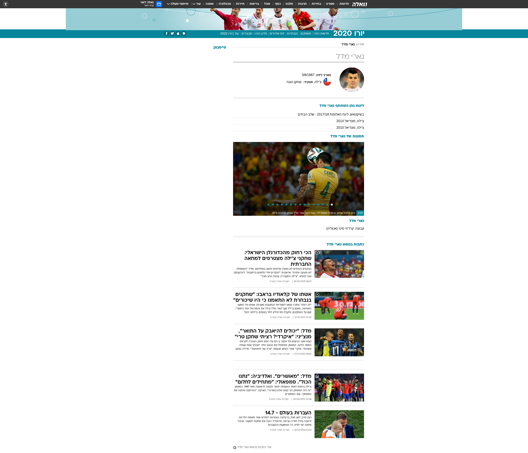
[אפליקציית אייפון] (178, 33)
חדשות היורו (321, 33)
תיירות (240, 4)
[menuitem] (342, 4)
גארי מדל (348, 44)
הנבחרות (292, 33)
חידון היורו (261, 33)
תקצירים (247, 33)
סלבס (289, 4)
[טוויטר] (172, 33)
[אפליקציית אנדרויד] (183, 33)
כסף (278, 4)
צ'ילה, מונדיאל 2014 (350, 121)
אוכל (267, 4)
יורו (362, 44)
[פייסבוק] (166, 33)
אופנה (210, 4)
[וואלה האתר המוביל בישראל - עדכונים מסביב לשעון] (359, 4)
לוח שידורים (277, 33)
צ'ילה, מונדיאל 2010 (350, 127)
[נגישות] (5, 4)
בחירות (316, 4)
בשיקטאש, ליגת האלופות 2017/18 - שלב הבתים (331, 114)
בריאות (254, 4)
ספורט (330, 4)
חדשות (344, 4)
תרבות (302, 4)
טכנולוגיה (225, 4)
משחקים (306, 33)
